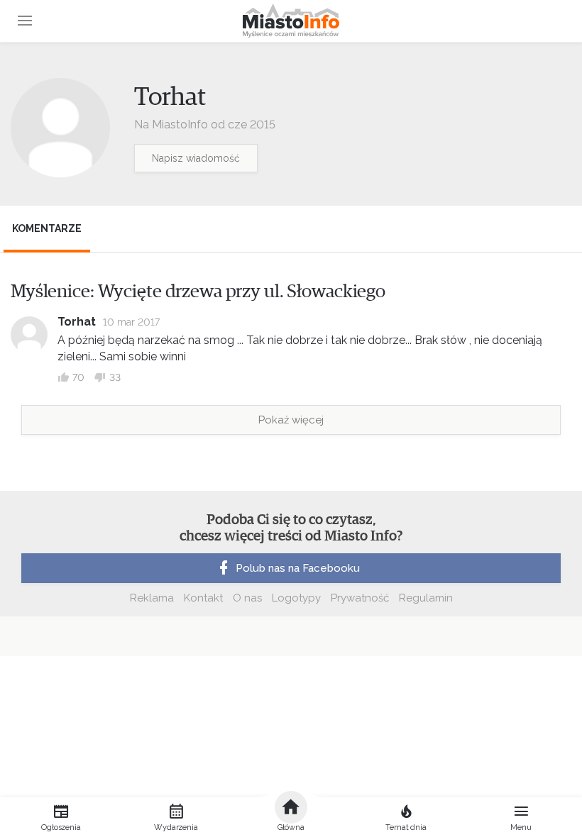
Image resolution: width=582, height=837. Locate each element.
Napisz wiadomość (196, 158)
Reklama (152, 598)
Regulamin (426, 598)
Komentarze (47, 228)
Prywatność (360, 598)
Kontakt (203, 598)
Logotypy (296, 598)
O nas (247, 598)
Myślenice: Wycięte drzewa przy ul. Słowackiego (198, 291)
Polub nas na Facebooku (298, 568)
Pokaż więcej (291, 420)
